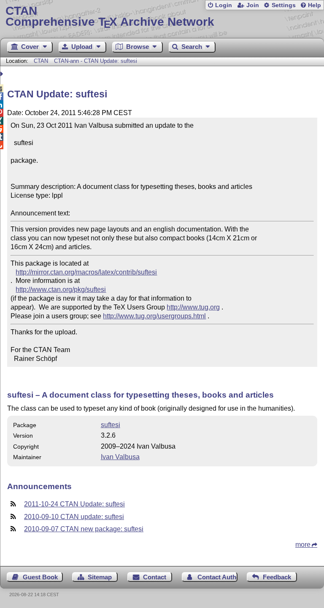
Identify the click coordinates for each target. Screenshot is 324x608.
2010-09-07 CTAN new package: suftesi (83, 529)
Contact (154, 577)
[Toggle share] (2, 74)
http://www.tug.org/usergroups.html (154, 316)
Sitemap (100, 577)
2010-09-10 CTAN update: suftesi (74, 516)
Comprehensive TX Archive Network (109, 16)
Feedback (277, 577)
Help (314, 5)
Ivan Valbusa (120, 456)
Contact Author (217, 577)
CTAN (41, 61)
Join (252, 5)
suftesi (110, 424)
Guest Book (40, 577)
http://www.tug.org (193, 307)
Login (223, 5)
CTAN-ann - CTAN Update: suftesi (95, 61)
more (302, 544)
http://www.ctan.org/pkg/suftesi (61, 289)
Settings (284, 5)
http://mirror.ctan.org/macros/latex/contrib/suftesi (86, 272)
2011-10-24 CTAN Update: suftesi (74, 504)
